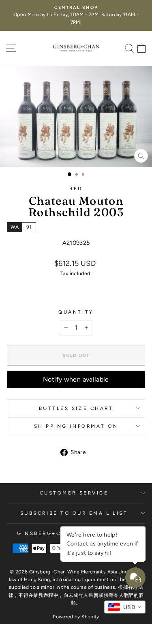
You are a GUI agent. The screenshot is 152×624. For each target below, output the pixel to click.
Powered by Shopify (76, 617)
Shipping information (76, 426)
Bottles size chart (76, 408)
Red (76, 188)
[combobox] (125, 607)
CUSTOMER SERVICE (74, 493)
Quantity (75, 312)
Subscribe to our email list (74, 513)
